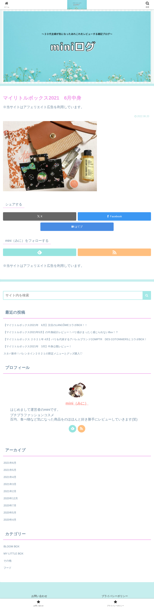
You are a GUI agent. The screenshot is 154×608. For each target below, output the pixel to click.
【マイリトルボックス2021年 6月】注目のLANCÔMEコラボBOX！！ (45, 325)
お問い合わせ (39, 596)
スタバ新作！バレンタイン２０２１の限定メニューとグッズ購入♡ (43, 353)
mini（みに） (77, 403)
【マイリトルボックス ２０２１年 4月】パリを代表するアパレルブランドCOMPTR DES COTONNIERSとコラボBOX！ (75, 339)
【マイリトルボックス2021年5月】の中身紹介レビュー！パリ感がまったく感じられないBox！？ (61, 332)
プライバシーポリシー (115, 596)
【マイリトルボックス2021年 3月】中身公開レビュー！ (38, 346)
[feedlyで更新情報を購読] (39, 252)
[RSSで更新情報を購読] (114, 252)
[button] (147, 295)
